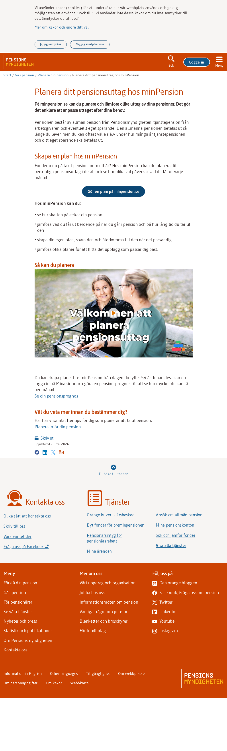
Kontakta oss (15, 650)
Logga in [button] (196, 62)
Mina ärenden (99, 551)
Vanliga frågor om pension (104, 611)
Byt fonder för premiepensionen (116, 525)
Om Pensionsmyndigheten (28, 640)
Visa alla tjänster (171, 545)
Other (64, 673)
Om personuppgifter (21, 682)
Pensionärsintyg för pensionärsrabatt (104, 538)
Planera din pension (53, 75)
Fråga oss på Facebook (34, 548)
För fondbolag (93, 630)
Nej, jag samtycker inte (90, 44)
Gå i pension (24, 75)
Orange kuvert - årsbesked (110, 514)
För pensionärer (18, 602)
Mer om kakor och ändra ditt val (62, 27)
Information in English (23, 673)
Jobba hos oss (92, 592)
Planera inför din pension (58, 426)
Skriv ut (47, 438)
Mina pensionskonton (175, 525)
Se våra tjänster (18, 611)
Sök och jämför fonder (175, 535)
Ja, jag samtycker (50, 44)
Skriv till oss (14, 526)
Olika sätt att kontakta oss (27, 516)
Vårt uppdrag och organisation (107, 582)
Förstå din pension (20, 582)
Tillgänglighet (98, 673)
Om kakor (54, 682)
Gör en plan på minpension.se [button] (116, 193)
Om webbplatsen (132, 673)
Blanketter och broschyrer (103, 621)
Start (7, 75)
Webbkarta (79, 682)
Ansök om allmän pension (179, 514)
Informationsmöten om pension (109, 602)
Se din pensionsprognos (56, 396)
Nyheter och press (20, 621)
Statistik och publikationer (28, 630)
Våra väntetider (17, 536)
